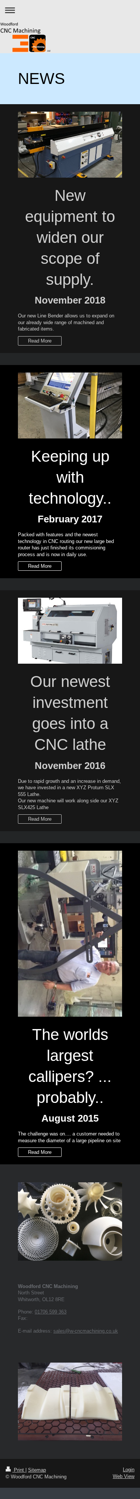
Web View (123, 1476)
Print (18, 1470)
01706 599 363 (50, 1312)
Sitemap (37, 1470)
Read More (40, 341)
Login (128, 1469)
